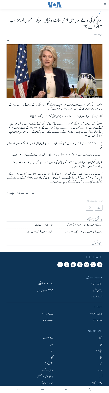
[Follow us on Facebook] (99, 264)
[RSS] (73, 264)
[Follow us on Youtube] (86, 264)
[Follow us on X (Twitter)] (93, 264)
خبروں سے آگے (47, 370)
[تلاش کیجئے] (89, 389)
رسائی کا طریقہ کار (96, 284)
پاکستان (100, 338)
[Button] (8, 41)
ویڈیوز (51, 351)
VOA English (96, 314)
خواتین (100, 370)
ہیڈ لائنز (19, 389)
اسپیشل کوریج (48, 364)
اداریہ (51, 344)
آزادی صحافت (48, 338)
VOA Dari (97, 320)
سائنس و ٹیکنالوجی (96, 383)
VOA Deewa (47, 320)
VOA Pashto (47, 314)
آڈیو (52, 357)
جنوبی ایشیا (99, 351)
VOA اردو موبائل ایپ (45, 290)
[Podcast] (66, 264)
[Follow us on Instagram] (80, 264)
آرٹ (100, 377)
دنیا (101, 357)
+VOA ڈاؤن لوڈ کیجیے (45, 284)
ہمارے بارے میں (96, 297)
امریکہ (100, 13)
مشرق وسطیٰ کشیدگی (47, 383)
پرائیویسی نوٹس (97, 290)
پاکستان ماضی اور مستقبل (45, 377)
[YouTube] (66, 389)
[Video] (42, 389)
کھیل (100, 364)
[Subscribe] (60, 264)
